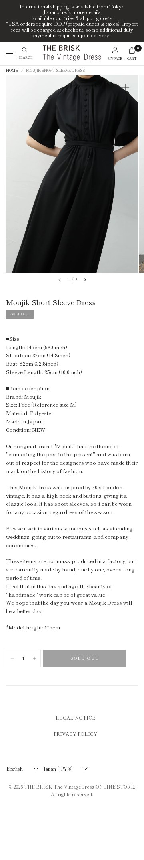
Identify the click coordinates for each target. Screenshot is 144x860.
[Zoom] (125, 87)
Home (12, 71)
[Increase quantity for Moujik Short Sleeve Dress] (34, 658)
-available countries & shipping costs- (72, 18)
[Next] (85, 280)
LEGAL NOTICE (76, 717)
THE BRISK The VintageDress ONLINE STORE (79, 786)
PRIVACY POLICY (75, 733)
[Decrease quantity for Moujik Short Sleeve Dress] (12, 658)
